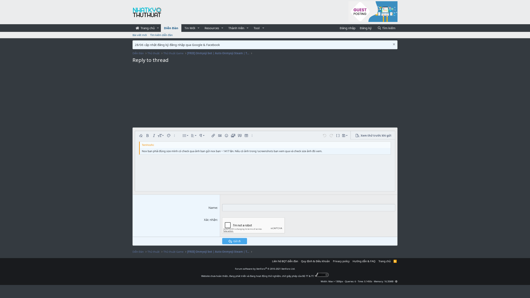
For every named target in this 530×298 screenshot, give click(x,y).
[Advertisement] (265, 96)
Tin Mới (189, 28)
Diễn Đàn (171, 28)
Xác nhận (210, 219)
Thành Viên (236, 28)
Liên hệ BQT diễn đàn (285, 261)
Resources (212, 28)
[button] (158, 28)
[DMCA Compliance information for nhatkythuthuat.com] (322, 276)
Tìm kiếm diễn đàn (161, 35)
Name (212, 207)
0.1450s (368, 281)
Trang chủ (147, 28)
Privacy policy (341, 261)
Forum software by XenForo (265, 268)
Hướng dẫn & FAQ (364, 261)
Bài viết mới (139, 35)
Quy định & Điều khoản (315, 261)
